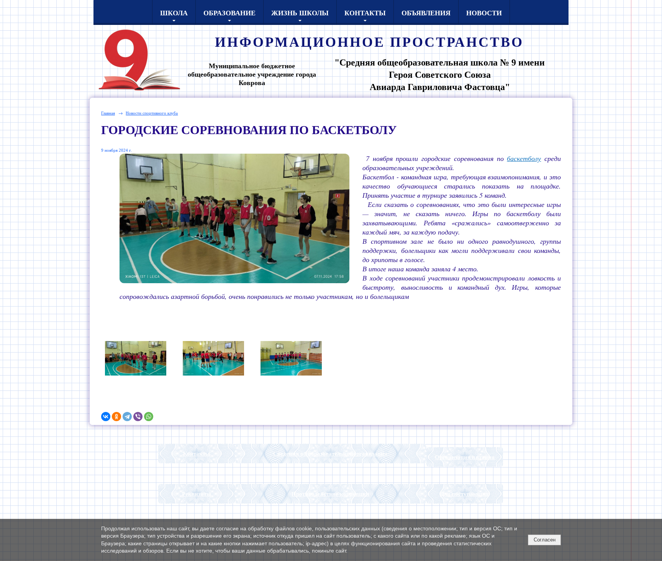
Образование (229, 13)
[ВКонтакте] (105, 416)
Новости (484, 13)
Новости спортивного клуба (152, 113)
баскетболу (524, 158)
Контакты (365, 13)
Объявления (426, 13)
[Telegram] (127, 416)
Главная (108, 113)
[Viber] (138, 416)
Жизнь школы (300, 13)
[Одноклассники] (116, 416)
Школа (174, 13)
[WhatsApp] (148, 416)
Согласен (544, 540)
